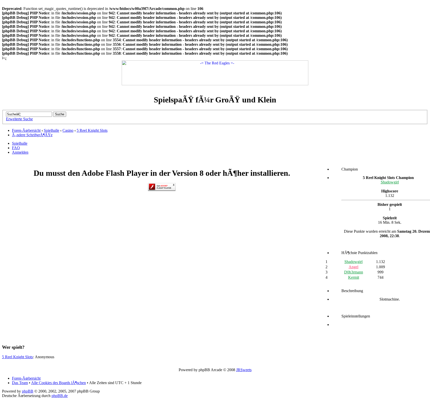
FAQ (16, 148)
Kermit (353, 277)
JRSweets (244, 370)
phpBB (27, 391)
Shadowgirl (390, 182)
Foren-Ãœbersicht (26, 130)
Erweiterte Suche (19, 119)
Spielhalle (51, 130)
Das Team (20, 383)
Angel (353, 267)
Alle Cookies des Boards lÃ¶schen (58, 383)
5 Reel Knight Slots (92, 130)
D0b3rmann (353, 272)
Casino (67, 130)
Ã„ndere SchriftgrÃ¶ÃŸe (32, 135)
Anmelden (20, 152)
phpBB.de (60, 396)
